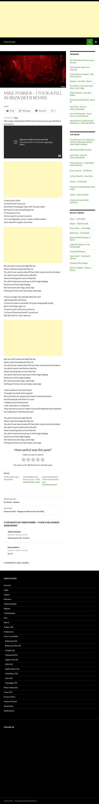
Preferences (9, 632)
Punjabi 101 (10, 650)
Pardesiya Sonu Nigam (79, 263)
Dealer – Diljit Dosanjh (79, 223)
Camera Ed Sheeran (77, 251)
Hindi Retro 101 (11, 673)
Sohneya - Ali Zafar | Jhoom (81, 81)
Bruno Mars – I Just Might (80, 228)
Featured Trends (10, 701)
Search (6, 622)
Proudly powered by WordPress (26, 801)
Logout (6, 594)
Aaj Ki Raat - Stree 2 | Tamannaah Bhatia (78, 108)
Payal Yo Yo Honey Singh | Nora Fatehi (82, 188)
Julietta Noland (14, 532)
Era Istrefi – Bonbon (12, 500)
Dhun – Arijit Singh (77, 219)
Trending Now (9, 613)
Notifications (9, 711)
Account (7, 585)
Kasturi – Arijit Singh (78, 181)
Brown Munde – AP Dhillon (81, 171)
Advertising (8, 706)
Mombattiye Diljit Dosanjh (80, 150)
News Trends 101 (11, 687)
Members (7, 599)
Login (6, 590)
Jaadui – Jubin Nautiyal (79, 195)
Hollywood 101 (11, 655)
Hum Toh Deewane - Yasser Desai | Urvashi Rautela (81, 115)
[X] (23, 750)
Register (7, 608)
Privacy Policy (9, 697)
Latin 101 (9, 678)
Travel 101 (8, 692)
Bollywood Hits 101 (13, 646)
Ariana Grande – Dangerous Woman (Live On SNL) (24, 510)
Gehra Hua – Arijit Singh (79, 233)
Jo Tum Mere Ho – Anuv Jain (81, 176)
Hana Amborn (13, 547)
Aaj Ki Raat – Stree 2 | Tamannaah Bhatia (78, 156)
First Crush (9, 41)
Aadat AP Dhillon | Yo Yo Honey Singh (80, 245)
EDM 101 (9, 664)
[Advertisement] (49, 19)
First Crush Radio (11, 636)
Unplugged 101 (11, 683)
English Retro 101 (12, 669)
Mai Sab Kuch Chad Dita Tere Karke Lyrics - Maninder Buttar (82, 122)
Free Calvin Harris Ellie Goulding (79, 201)
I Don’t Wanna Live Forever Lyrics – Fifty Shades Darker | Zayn (31, 479)
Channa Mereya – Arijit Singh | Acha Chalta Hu (82, 164)
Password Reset (10, 604)
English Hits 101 (11, 660)
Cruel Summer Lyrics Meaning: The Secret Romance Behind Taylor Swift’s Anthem (82, 142)
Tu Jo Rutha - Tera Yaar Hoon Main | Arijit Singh (81, 87)
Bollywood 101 (11, 641)
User (6, 618)
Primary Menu (96, 42)
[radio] (23, 460)
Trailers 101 (8, 627)
